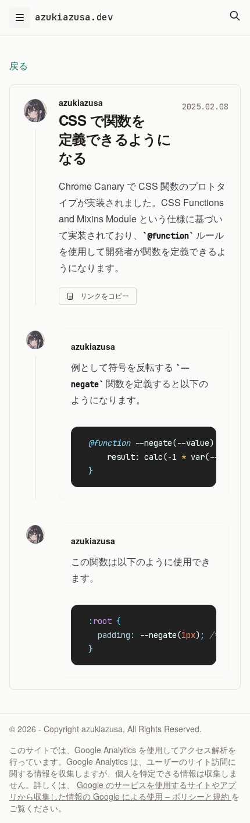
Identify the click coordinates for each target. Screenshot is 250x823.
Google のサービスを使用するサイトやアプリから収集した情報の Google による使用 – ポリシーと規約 (122, 790)
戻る (18, 65)
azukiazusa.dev (74, 17)
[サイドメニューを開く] (19, 17)
